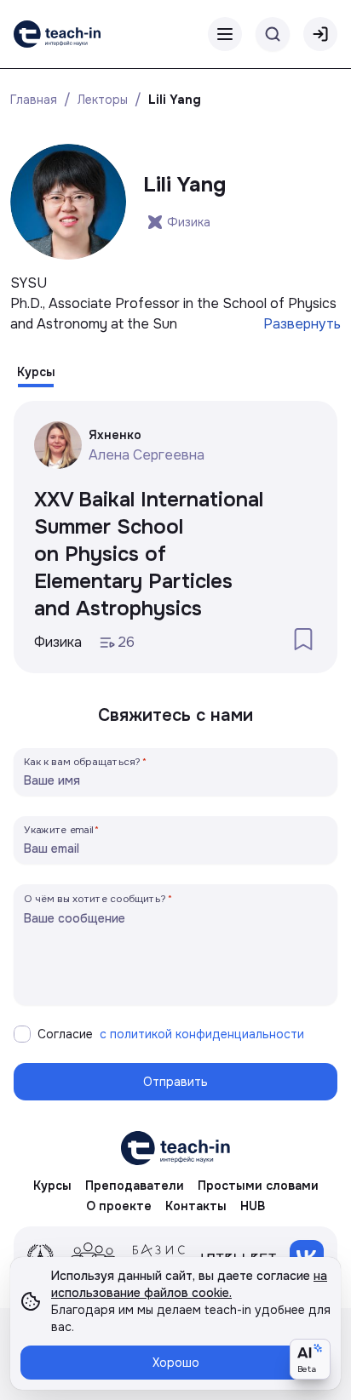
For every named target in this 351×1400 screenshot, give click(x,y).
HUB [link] (252, 1206)
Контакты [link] (196, 1206)
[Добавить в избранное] (303, 639)
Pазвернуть (302, 324)
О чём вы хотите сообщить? (95, 898)
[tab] (36, 372)
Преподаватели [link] (134, 1185)
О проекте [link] (119, 1206)
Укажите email (59, 829)
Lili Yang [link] (174, 99)
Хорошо (175, 1362)
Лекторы (103, 99)
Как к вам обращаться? (82, 761)
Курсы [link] (52, 1185)
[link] (57, 34)
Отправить (175, 1081)
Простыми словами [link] (258, 1185)
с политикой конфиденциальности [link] (202, 1034)
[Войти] (320, 34)
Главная (33, 99)
